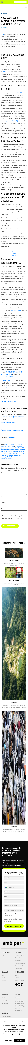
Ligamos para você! (14, 926)
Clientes (17, 977)
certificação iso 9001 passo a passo (10, 449)
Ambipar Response (6, 1016)
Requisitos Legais (19, 955)
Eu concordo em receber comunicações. (11, 914)
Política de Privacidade (12, 919)
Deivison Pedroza (6, 388)
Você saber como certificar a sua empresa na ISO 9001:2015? (13, 21)
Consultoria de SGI (19, 968)
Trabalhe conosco (19, 980)
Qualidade (4, 13)
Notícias (4, 980)
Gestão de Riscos (19, 958)
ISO (3, 34)
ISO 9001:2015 (10, 377)
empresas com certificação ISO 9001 (16, 453)
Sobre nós (17, 975)
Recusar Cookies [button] (8, 1040)
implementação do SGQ (11, 121)
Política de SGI (5, 998)
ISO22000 (9, 374)
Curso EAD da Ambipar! (14, 253)
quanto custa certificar (18, 457)
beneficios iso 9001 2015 (7, 446)
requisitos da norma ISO (7, 458)
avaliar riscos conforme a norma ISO (13, 444)
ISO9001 (8, 372)
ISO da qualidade (11, 455)
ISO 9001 (3, 455)
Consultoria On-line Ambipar (9, 401)
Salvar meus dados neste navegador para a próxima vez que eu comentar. (12, 517)
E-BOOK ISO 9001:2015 (8, 423)
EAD (3, 975)
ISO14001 (14, 372)
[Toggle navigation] (26, 6)
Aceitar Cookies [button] (19, 1040)
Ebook (3, 977)
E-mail (3, 503)
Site (2, 508)
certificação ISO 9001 (18, 448)
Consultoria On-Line (15, 310)
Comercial (17, 998)
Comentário (5, 473)
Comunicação (12, 437)
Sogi (3, 955)
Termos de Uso (7, 921)
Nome (3, 497)
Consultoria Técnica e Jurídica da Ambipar (12, 417)
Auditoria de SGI (19, 966)
